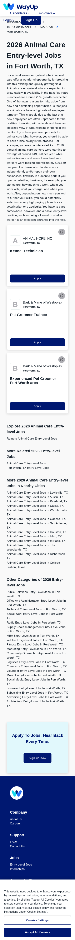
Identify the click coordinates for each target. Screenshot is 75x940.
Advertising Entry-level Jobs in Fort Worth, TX (37, 697)
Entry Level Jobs (21, 864)
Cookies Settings (37, 920)
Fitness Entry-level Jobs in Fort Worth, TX (35, 644)
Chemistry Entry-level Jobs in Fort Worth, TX (37, 666)
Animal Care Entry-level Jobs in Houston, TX (36, 532)
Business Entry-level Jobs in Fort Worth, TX (36, 688)
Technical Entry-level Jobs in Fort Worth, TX (36, 609)
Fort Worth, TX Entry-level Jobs (28, 467)
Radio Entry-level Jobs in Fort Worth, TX (34, 622)
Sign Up (31, 20)
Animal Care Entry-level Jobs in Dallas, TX (35, 505)
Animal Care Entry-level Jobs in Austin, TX (35, 497)
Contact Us (17, 846)
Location (46, 26)
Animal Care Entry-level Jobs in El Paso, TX (36, 540)
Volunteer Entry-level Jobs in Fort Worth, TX (36, 670)
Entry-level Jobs (19, 26)
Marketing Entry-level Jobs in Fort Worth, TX (36, 648)
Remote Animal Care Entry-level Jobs (32, 438)
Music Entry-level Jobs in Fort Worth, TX (34, 675)
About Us (16, 819)
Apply (37, 278)
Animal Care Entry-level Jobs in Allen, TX (34, 536)
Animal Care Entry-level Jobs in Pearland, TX (37, 501)
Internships (17, 869)
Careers (15, 823)
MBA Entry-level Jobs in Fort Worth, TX (33, 635)
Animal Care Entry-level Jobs (26, 463)
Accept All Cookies (37, 932)
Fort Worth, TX (17, 31)
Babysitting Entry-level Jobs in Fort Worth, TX (37, 692)
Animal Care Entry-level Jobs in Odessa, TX (36, 518)
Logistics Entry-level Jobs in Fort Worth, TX (36, 662)
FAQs (13, 841)
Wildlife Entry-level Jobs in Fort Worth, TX (35, 640)
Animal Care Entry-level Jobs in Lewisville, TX (37, 492)
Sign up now (37, 758)
